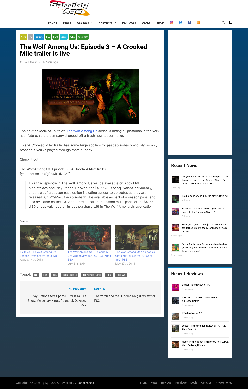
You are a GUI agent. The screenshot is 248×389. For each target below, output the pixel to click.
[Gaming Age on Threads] (171, 22)
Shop (160, 22)
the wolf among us (92, 275)
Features (129, 22)
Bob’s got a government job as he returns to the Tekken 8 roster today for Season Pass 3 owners (205, 228)
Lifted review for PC (192, 313)
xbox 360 (121, 275)
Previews (106, 22)
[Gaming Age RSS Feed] (198, 22)
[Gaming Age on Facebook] (189, 22)
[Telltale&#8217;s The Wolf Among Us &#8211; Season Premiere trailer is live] (42, 237)
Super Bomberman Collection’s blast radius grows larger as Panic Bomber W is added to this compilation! (205, 247)
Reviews (83, 22)
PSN (55, 36)
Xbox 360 (83, 36)
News (67, 22)
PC (30, 36)
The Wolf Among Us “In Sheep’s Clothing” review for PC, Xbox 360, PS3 (135, 255)
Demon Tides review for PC (196, 285)
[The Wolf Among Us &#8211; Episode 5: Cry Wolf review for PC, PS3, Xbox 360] (90, 237)
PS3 (48, 36)
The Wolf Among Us (81, 131)
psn (55, 275)
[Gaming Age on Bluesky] (180, 22)
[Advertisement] (90, 346)
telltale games (70, 275)
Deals (146, 22)
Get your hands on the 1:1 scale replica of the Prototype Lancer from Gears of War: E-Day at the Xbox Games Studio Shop (205, 180)
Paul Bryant (30, 62)
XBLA (72, 36)
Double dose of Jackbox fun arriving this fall (205, 196)
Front (52, 22)
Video (64, 36)
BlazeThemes (85, 382)
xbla (109, 275)
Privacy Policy (223, 382)
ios (35, 275)
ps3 (45, 275)
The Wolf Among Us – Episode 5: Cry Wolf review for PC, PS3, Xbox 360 (89, 255)
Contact (206, 382)
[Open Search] (223, 22)
